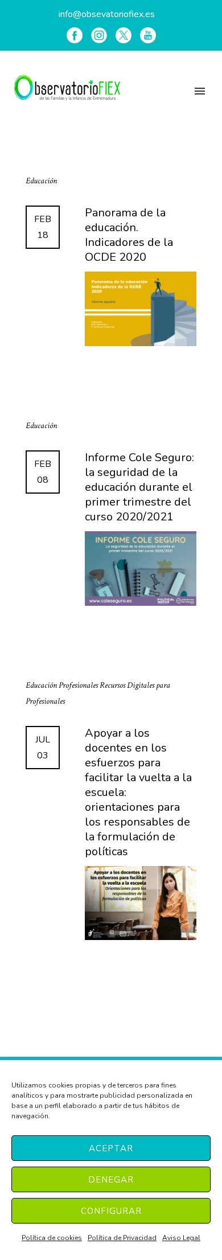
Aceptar (111, 1148)
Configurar (111, 1211)
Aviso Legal (181, 1237)
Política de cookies (52, 1237)
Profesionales (79, 685)
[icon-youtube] (148, 35)
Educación (41, 180)
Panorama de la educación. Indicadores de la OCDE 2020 (129, 235)
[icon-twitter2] (123, 35)
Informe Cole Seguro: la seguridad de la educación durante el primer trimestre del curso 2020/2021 (139, 487)
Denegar (111, 1179)
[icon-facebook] (75, 35)
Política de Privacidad (122, 1237)
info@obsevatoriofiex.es (107, 14)
